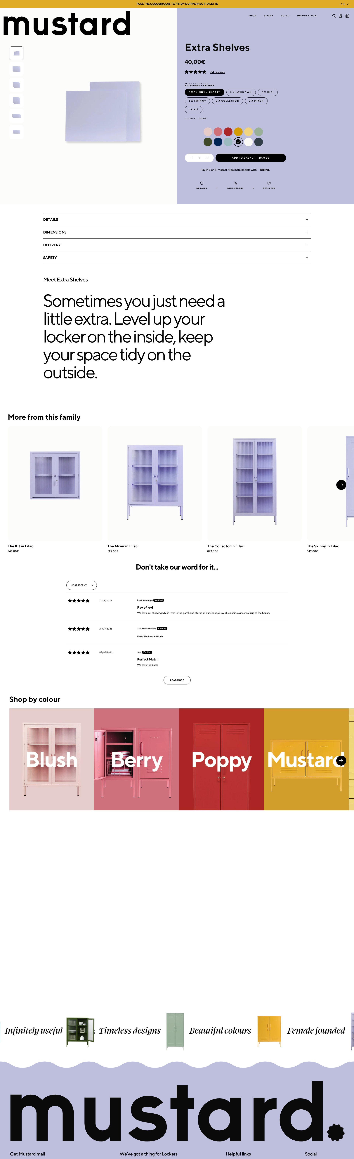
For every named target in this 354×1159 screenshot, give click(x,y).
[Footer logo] (177, 1111)
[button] (252, 15)
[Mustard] (306, 759)
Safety (50, 257)
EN (343, 4)
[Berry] (136, 759)
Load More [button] (177, 680)
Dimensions (54, 232)
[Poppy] (221, 759)
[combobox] (345, 3)
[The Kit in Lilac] (55, 483)
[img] (78, 600)
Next (341, 485)
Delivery (52, 245)
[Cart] (347, 16)
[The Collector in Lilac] (254, 483)
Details (50, 219)
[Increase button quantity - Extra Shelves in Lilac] (208, 158)
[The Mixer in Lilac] (155, 483)
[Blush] (51, 759)
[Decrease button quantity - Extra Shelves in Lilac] (190, 158)
